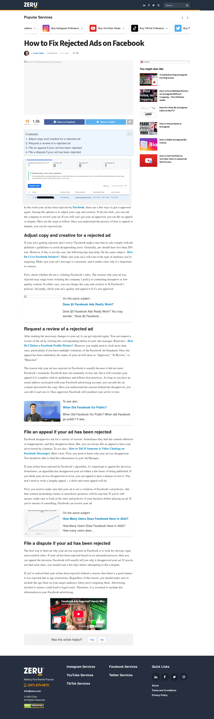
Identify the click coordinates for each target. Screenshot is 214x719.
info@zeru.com (32, 691)
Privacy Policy (160, 695)
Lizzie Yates (38, 53)
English (146, 62)
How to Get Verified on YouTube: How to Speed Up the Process (173, 158)
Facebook (52, 53)
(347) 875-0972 (38, 685)
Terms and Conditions (164, 690)
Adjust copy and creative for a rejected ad (54, 139)
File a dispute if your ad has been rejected (55, 152)
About (155, 685)
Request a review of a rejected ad (49, 143)
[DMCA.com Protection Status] (34, 705)
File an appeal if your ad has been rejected (55, 147)
